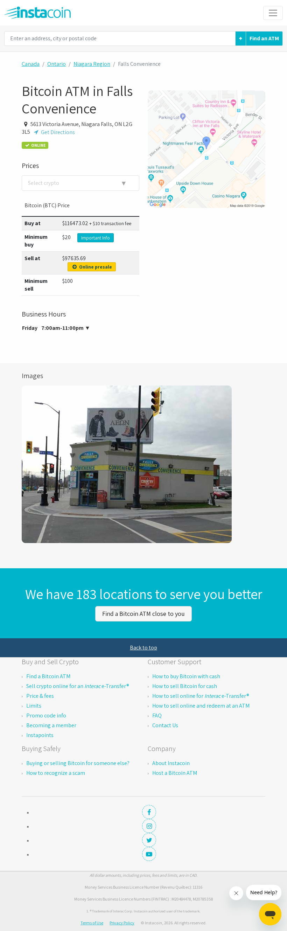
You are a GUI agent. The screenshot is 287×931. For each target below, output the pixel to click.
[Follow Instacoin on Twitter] (149, 840)
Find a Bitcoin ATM (48, 676)
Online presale (95, 267)
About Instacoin (171, 763)
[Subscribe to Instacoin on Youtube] (149, 854)
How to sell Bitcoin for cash (184, 686)
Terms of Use (91, 922)
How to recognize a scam (55, 773)
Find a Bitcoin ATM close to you (143, 614)
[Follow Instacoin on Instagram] (149, 826)
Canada (31, 64)
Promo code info (46, 715)
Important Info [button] (95, 238)
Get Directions (57, 132)
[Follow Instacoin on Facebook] (149, 812)
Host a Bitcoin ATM (174, 773)
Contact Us (165, 725)
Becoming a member (51, 725)
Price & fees (40, 696)
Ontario (56, 64)
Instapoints (40, 735)
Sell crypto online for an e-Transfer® (77, 686)
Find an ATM (264, 38)
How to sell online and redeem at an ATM (201, 705)
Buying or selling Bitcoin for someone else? (78, 763)
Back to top (143, 647)
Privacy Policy (122, 922)
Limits (33, 705)
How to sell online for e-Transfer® (200, 696)
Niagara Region (92, 64)
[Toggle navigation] (273, 13)
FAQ (157, 715)
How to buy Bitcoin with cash (186, 676)
